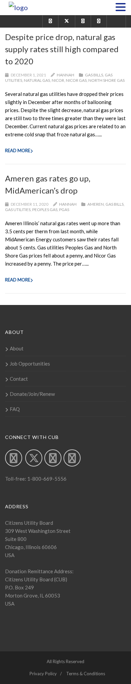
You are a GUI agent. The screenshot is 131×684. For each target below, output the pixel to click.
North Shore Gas (106, 80)
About (17, 348)
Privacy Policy (43, 673)
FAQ (15, 409)
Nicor (58, 80)
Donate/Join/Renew (32, 394)
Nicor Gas (76, 80)
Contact (19, 379)
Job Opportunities (30, 364)
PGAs (64, 209)
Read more (17, 150)
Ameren (95, 204)
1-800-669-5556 (46, 479)
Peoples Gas (44, 209)
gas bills (94, 74)
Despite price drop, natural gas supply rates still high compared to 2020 (62, 49)
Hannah (65, 74)
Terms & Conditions (85, 673)
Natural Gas (37, 80)
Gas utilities (18, 209)
